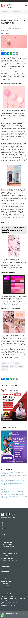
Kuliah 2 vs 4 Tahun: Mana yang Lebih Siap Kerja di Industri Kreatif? (13, 473)
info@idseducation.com (11, 602)
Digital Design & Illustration (8, 544)
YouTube (6, 526)
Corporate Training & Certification (10, 560)
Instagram (6, 532)
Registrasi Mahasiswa (7, 568)
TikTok (5, 534)
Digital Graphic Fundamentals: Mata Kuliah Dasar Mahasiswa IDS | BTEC (13, 481)
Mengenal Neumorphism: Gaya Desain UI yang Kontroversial (12, 492)
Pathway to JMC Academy (8, 551)
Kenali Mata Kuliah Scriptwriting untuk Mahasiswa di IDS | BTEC (14, 478)
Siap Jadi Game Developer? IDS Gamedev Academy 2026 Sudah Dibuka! (13, 476)
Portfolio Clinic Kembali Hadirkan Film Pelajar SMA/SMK (13, 486)
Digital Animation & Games (8, 546)
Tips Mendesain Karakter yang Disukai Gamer (12, 494)
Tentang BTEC (6, 585)
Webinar (4, 573)
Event (4, 576)
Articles (4, 578)
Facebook (6, 523)
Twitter (6, 529)
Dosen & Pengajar (6, 587)
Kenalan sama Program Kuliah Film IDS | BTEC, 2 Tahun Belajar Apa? (12, 484)
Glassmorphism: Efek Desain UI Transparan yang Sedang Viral (13, 489)
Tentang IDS (5, 583)
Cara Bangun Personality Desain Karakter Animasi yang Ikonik (14, 497)
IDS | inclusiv (5, 555)
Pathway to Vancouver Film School (10, 553)
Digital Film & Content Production (10, 548)
